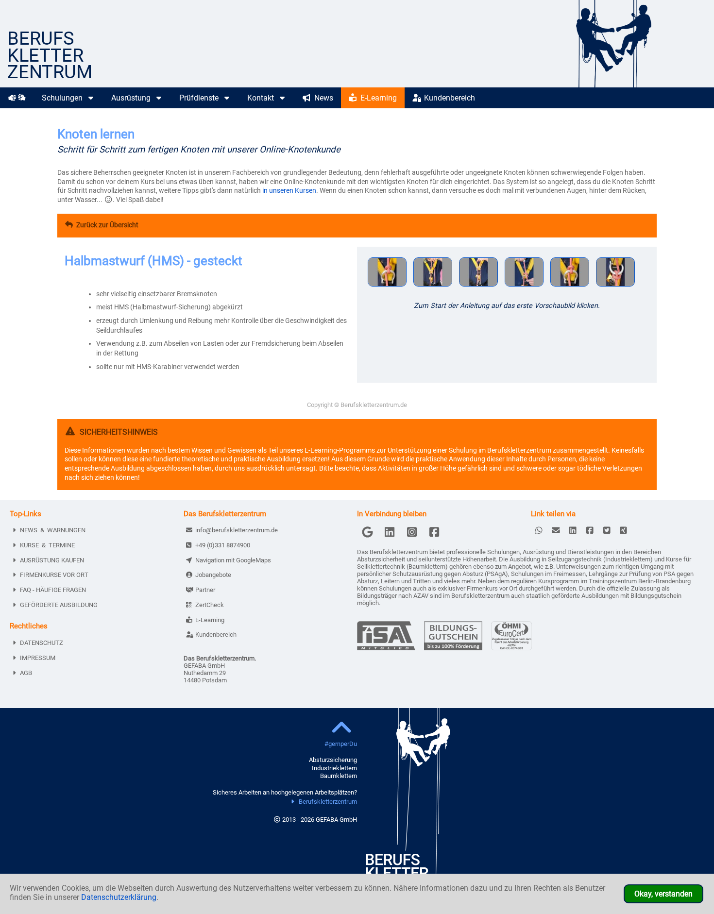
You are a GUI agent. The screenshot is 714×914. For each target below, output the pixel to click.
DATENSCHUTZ (41, 642)
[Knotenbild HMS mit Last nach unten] (615, 288)
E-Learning (377, 97)
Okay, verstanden (663, 893)
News (322, 97)
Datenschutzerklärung (118, 897)
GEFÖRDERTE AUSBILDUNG (59, 605)
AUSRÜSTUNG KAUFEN (52, 560)
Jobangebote (213, 574)
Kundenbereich (448, 97)
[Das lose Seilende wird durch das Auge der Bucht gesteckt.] (524, 288)
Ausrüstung (132, 97)
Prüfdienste (200, 97)
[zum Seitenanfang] (341, 729)
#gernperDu (340, 743)
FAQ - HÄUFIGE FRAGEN (53, 589)
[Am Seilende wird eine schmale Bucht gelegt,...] (433, 288)
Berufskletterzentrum (328, 801)
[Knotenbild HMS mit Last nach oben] (570, 288)
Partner (205, 589)
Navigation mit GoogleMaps (233, 560)
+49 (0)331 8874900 (222, 545)
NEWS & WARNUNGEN (52, 530)
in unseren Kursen (289, 190)
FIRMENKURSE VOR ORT (54, 574)
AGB (26, 673)
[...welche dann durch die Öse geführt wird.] (478, 288)
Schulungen (63, 97)
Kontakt (261, 97)
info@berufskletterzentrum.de (236, 530)
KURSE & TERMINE (47, 545)
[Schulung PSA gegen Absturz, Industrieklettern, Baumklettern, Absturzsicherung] (640, 84)
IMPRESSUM (37, 657)
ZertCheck (209, 605)
